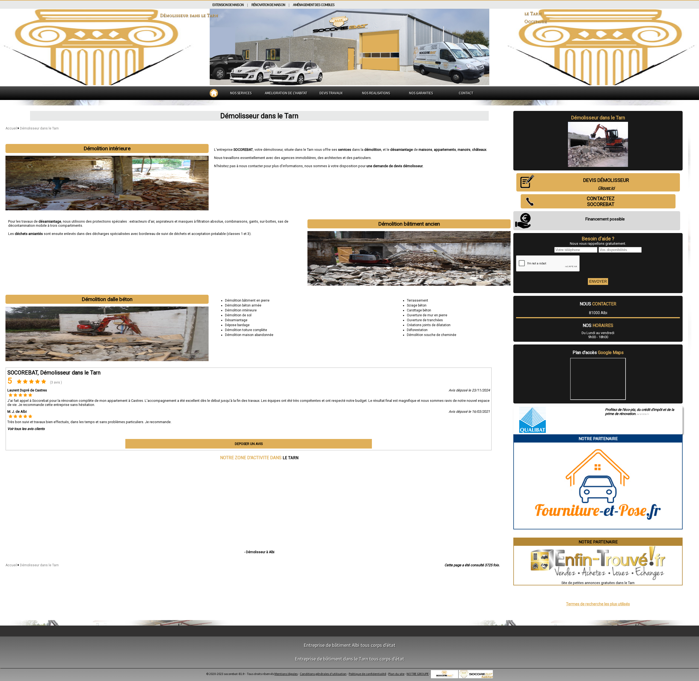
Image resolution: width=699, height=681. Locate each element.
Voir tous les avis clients (26, 429)
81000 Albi (598, 313)
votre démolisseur (268, 150)
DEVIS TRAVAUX (331, 93)
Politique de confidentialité (367, 674)
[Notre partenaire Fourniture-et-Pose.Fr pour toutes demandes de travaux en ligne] (598, 527)
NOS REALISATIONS (376, 93)
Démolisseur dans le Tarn (39, 128)
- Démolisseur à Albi (259, 552)
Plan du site (396, 674)
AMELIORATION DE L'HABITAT (286, 93)
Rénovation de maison (268, 4)
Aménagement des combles (313, 4)
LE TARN (291, 457)
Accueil (11, 128)
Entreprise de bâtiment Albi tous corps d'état (349, 645)
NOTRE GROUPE (418, 674)
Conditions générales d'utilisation (323, 674)
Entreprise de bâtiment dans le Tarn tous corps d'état (349, 659)
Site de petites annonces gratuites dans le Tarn (598, 583)
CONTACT (466, 93)
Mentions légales (286, 674)
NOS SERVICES (240, 93)
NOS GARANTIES (421, 93)
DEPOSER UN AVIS (249, 444)
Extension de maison (228, 4)
